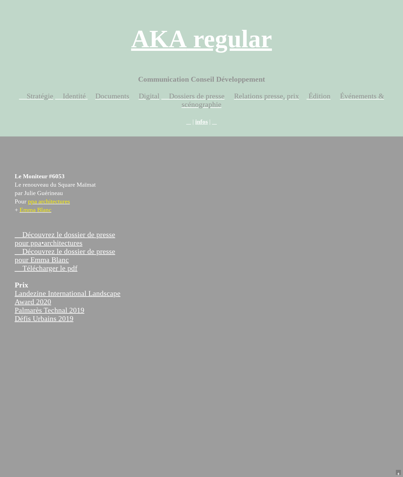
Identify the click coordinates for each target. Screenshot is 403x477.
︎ (214, 121)
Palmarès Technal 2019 (49, 310)
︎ (188, 121)
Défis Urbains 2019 (44, 319)
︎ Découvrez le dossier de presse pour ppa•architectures (65, 239)
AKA (201, 39)
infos (201, 121)
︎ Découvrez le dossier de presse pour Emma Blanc (65, 255)
